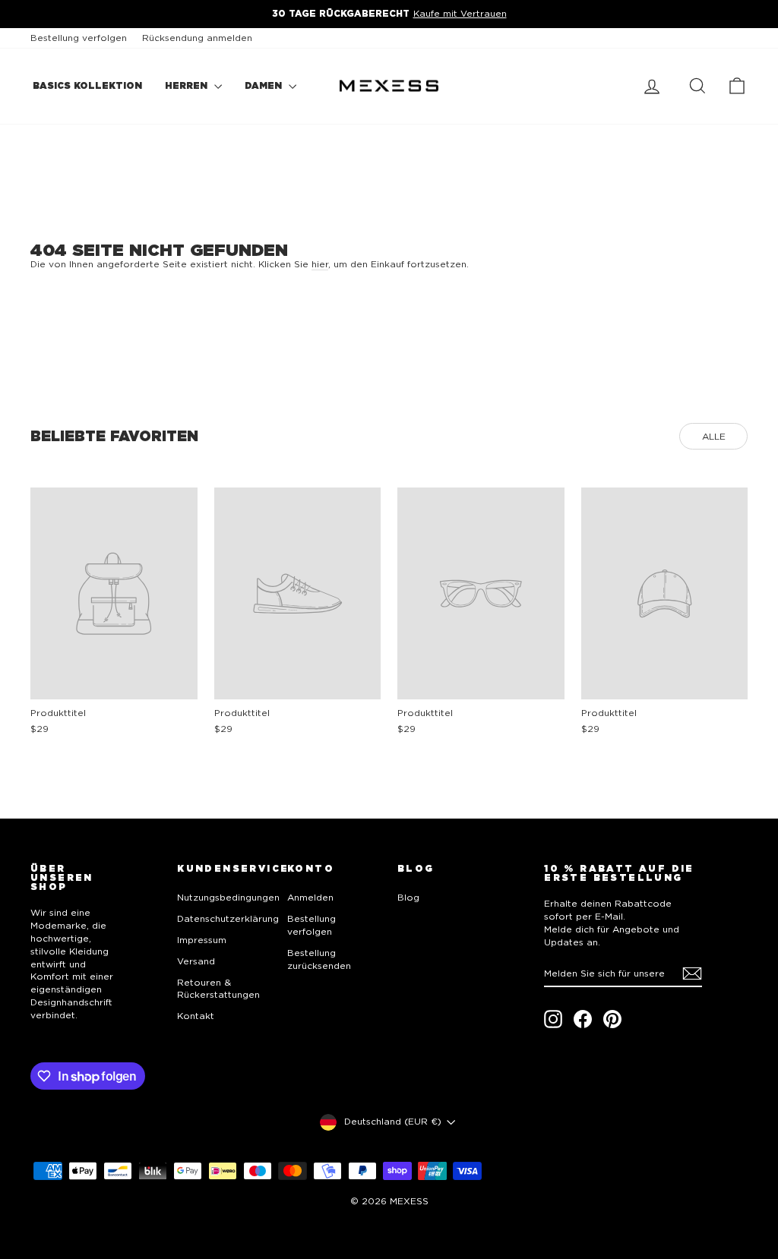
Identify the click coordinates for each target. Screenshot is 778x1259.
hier (320, 264)
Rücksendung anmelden (197, 37)
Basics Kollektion (87, 85)
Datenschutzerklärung (228, 918)
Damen (265, 85)
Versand (196, 961)
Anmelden (310, 897)
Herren (187, 85)
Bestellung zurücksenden (319, 959)
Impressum (201, 939)
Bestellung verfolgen (78, 37)
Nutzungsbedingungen (228, 897)
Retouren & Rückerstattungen (218, 989)
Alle (714, 436)
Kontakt (195, 1015)
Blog (408, 897)
